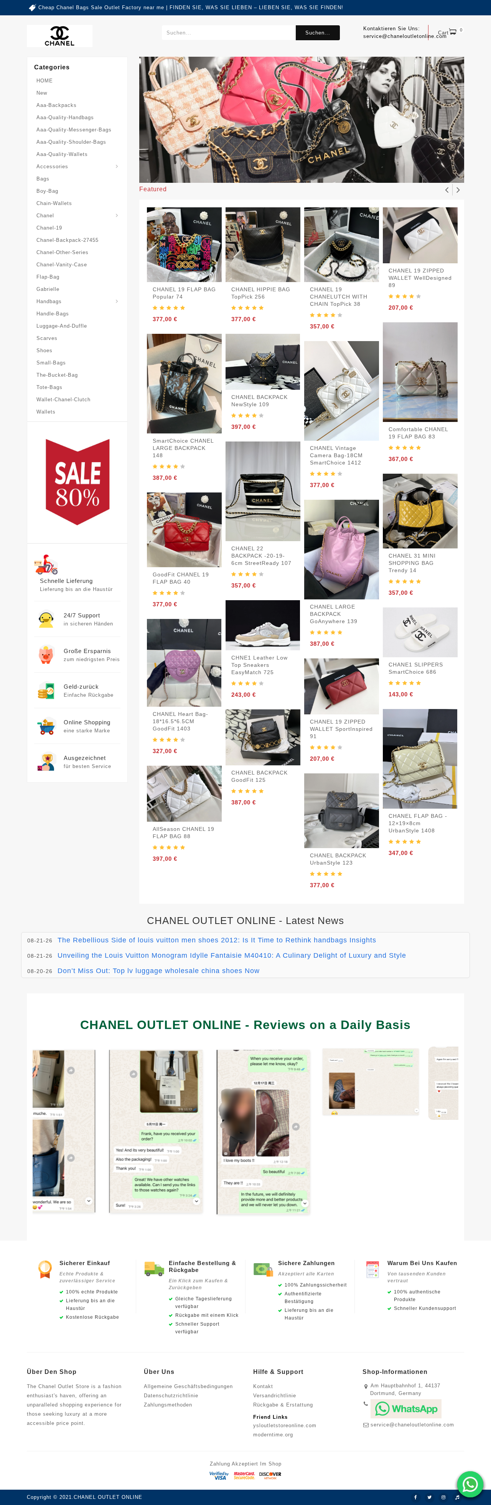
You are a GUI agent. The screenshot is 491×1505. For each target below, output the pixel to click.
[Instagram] (443, 1498)
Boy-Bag (47, 191)
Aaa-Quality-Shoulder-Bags (71, 142)
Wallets (46, 412)
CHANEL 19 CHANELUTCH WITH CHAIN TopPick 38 (338, 296)
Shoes (44, 350)
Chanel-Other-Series (62, 252)
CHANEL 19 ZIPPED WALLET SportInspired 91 (341, 729)
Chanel (45, 215)
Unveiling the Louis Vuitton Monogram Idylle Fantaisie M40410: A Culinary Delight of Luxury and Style (232, 955)
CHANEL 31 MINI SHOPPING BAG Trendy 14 (412, 563)
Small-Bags (51, 363)
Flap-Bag (47, 277)
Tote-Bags (49, 387)
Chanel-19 (49, 228)
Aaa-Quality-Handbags (65, 117)
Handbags (49, 301)
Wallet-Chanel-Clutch (63, 399)
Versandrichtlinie (274, 1395)
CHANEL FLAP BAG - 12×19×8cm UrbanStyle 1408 (418, 823)
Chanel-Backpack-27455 (67, 240)
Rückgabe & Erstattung (283, 1405)
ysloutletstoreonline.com (284, 1425)
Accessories (52, 166)
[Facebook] (416, 1498)
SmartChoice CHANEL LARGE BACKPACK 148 (183, 448)
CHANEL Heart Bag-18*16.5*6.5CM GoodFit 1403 (180, 721)
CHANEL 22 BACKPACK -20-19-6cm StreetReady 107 (261, 555)
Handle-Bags (52, 314)
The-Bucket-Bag (57, 375)
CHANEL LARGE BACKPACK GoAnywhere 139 (334, 614)
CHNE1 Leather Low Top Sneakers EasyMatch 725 (259, 665)
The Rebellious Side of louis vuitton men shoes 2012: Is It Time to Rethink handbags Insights (217, 940)
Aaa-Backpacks (56, 105)
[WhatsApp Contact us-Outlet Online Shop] (470, 1484)
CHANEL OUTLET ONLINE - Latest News (245, 920)
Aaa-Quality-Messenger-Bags (74, 130)
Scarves (47, 338)
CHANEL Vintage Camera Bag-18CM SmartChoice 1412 (336, 455)
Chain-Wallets (54, 203)
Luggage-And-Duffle (61, 326)
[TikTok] (457, 1498)
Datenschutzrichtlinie (171, 1395)
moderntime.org (273, 1435)
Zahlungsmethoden (168, 1405)
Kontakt (263, 1386)
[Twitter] (430, 1498)
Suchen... (317, 33)
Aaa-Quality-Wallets (62, 154)
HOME (44, 81)
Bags (42, 179)
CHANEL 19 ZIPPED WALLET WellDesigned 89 (420, 278)
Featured (153, 189)
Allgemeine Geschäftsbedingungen (188, 1386)
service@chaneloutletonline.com (412, 1425)
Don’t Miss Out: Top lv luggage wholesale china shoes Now (159, 971)
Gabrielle (47, 289)
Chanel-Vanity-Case (61, 265)
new (41, 93)
